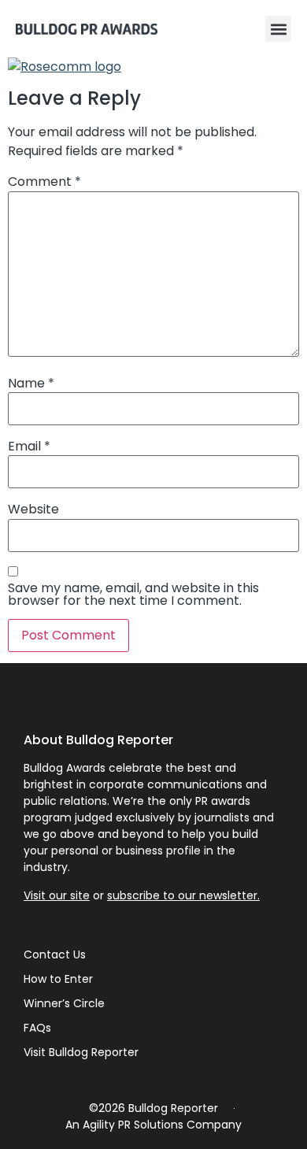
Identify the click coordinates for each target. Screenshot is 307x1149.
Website (33, 509)
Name (31, 383)
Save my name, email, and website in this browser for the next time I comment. (133, 594)
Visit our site (57, 895)
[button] (278, 29)
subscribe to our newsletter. (183, 895)
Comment (44, 182)
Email (29, 446)
